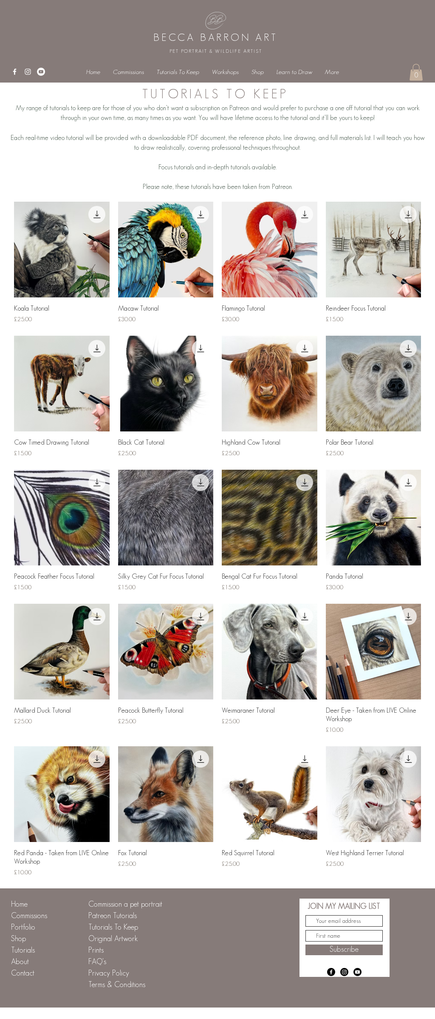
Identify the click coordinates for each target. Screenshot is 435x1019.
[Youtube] (357, 972)
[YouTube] (41, 72)
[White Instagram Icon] (28, 72)
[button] (416, 72)
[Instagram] (344, 972)
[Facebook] (331, 972)
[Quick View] (62, 249)
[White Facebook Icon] (15, 72)
